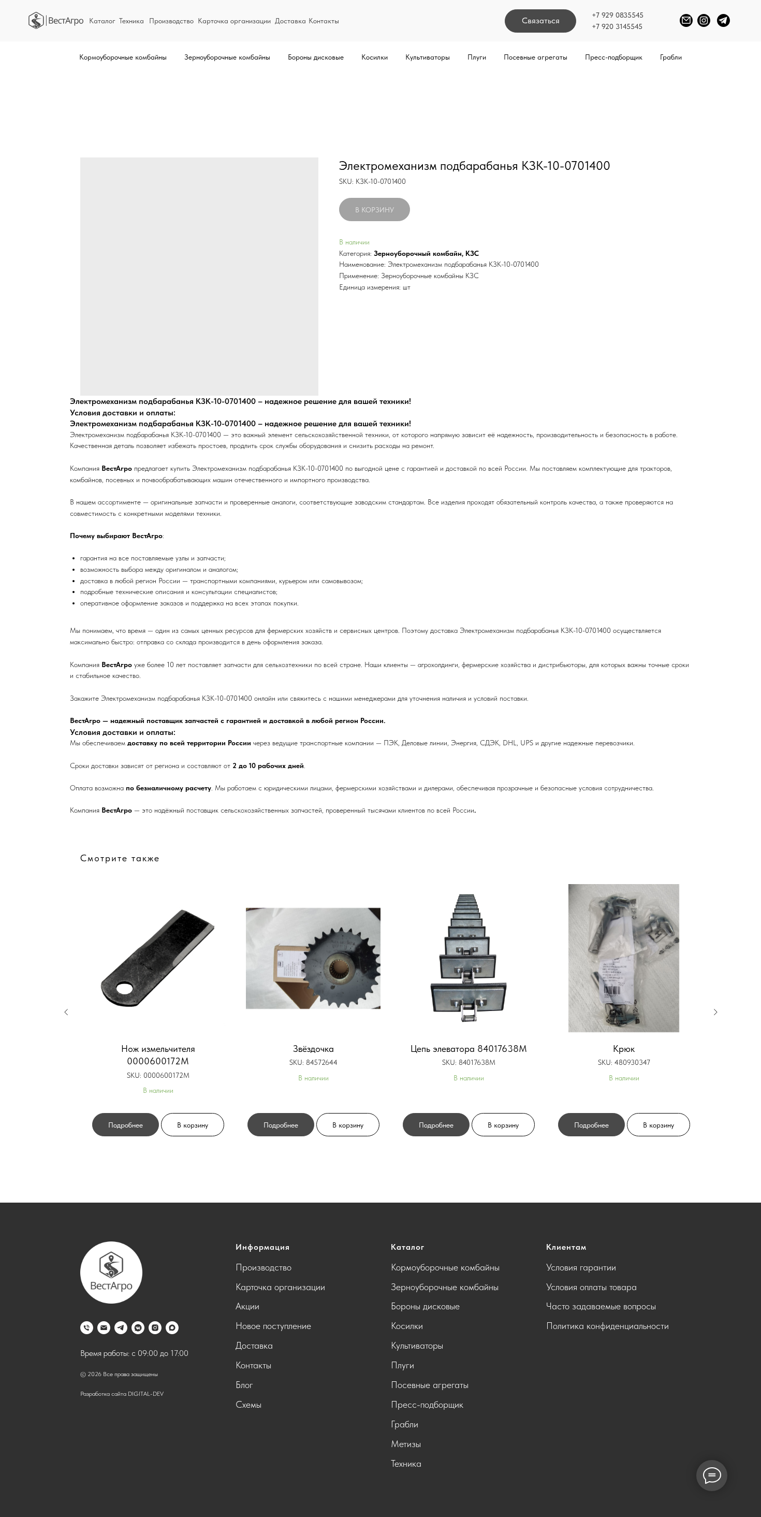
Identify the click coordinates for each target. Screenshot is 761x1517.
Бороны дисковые (425, 1306)
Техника (131, 21)
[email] (103, 1327)
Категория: (355, 253)
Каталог (102, 21)
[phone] (86, 1327)
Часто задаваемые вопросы (601, 1306)
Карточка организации (234, 21)
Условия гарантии (581, 1267)
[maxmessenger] (172, 1327)
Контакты (324, 21)
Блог (244, 1384)
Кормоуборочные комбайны (445, 1267)
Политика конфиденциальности (607, 1325)
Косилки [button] (374, 57)
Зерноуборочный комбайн (418, 253)
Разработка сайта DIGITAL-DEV (122, 1393)
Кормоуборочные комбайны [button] (123, 57)
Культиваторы (417, 1345)
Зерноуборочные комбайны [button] (227, 57)
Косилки (407, 1325)
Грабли (404, 1424)
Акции (247, 1306)
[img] (56, 20)
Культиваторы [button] (427, 57)
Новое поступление (273, 1325)
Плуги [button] (476, 57)
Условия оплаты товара (591, 1286)
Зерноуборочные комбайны (445, 1286)
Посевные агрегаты (430, 1384)
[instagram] (155, 1327)
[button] (540, 21)
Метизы (406, 1443)
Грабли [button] (671, 57)
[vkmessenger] (137, 1327)
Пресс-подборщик (613, 57)
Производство (171, 21)
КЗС (472, 253)
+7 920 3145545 (617, 26)
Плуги (402, 1365)
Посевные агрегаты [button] (535, 57)
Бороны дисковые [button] (316, 57)
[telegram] (120, 1327)
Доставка (290, 21)
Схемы (248, 1404)
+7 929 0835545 (617, 15)
